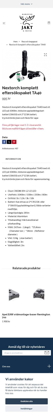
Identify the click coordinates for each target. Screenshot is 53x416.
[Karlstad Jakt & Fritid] (27, 23)
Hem (15, 41)
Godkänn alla (26, 401)
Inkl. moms (25, 4)
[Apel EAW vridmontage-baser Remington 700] (26, 294)
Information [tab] (13, 159)
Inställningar (27, 408)
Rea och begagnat (29, 41)
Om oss (6, 366)
